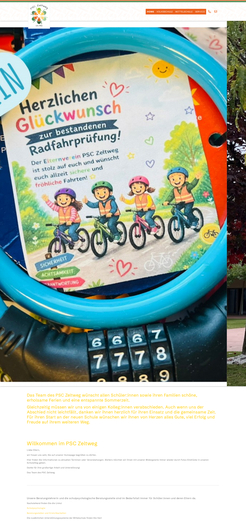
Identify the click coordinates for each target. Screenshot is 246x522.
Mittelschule (184, 11)
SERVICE (200, 11)
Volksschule (165, 11)
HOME (150, 11)
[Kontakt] (215, 11)
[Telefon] (209, 11)
